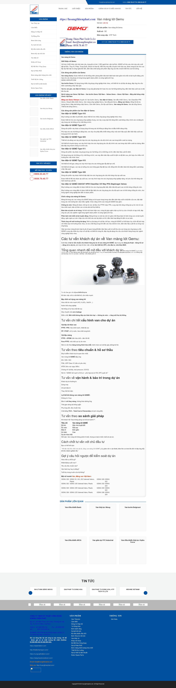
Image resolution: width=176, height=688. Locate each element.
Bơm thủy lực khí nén (38, 53)
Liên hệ (139, 8)
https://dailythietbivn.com (38, 646)
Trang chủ (62, 8)
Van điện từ (34, 58)
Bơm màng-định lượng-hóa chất (41, 75)
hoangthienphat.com (88, 684)
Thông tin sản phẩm (74, 52)
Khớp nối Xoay (36, 62)
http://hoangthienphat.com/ (45, 665)
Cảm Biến (34, 27)
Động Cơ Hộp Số (36, 32)
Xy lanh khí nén (36, 45)
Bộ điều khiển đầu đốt (38, 49)
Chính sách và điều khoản (110, 8)
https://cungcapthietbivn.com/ (40, 654)
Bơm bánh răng (36, 40)
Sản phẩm (89, 8)
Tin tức (128, 8)
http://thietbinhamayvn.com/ (39, 650)
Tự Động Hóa (35, 36)
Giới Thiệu (76, 8)
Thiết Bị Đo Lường (37, 79)
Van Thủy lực (35, 23)
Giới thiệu (114, 619)
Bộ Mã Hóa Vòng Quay (38, 66)
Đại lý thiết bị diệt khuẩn (39, 84)
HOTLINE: (115, 42)
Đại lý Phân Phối (36, 71)
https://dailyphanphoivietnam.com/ (41, 658)
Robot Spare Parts (36, 88)
